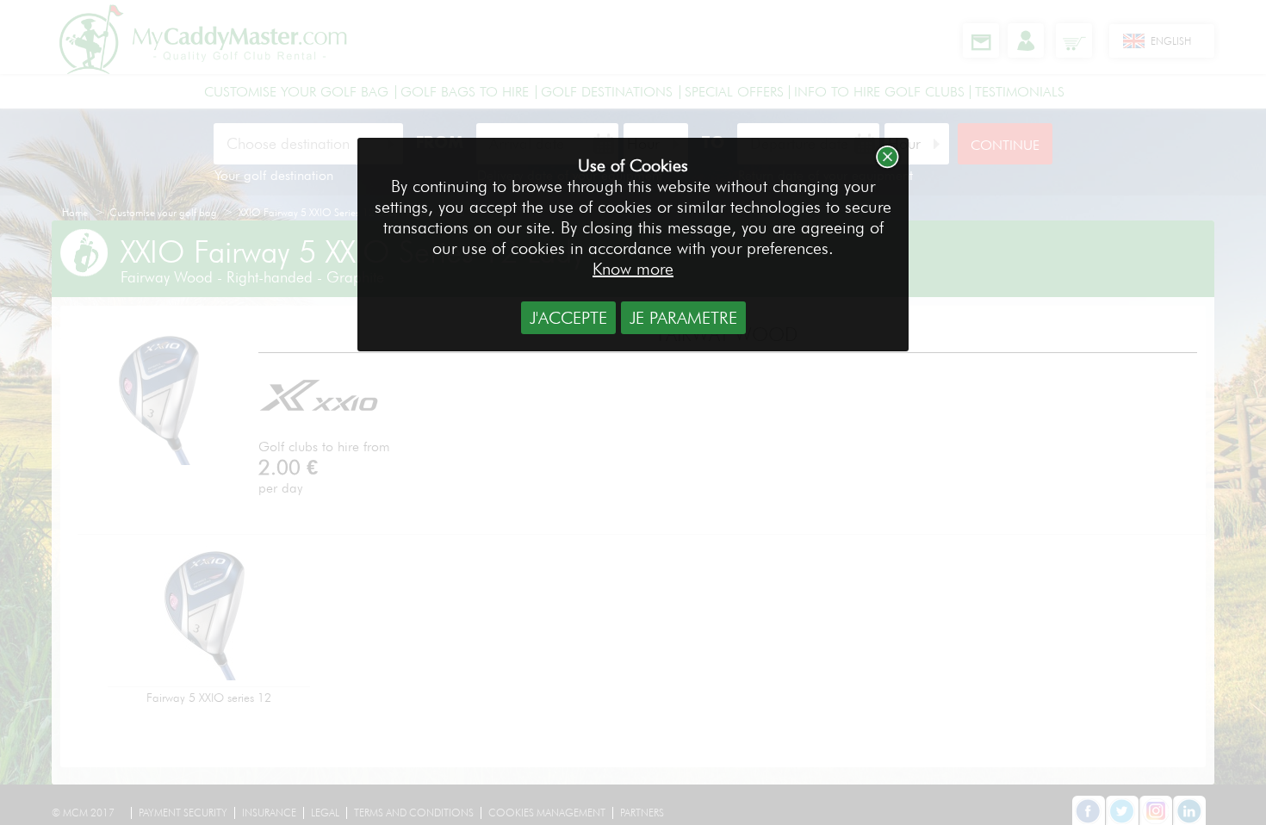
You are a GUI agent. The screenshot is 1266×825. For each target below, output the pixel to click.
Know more (633, 268)
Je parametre (683, 317)
